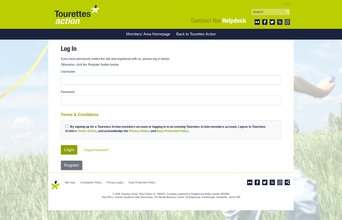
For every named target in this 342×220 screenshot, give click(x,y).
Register (71, 165)
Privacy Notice (139, 131)
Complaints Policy (91, 182)
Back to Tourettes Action (196, 34)
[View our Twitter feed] (272, 22)
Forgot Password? (96, 150)
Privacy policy (115, 182)
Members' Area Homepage (148, 34)
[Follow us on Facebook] (264, 22)
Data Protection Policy (172, 131)
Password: (68, 92)
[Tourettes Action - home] (77, 14)
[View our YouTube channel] (279, 22)
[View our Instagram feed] (287, 22)
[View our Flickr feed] (257, 22)
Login (286, 4)
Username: (68, 71)
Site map (70, 182)
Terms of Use (87, 131)
